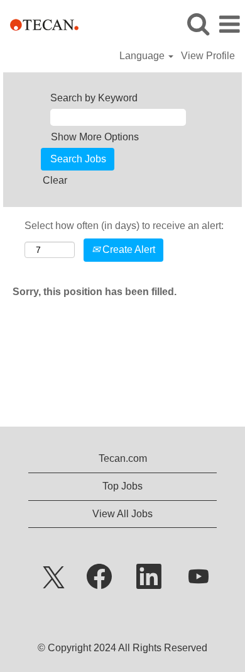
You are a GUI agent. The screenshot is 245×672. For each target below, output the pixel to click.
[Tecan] (39, 24)
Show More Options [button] (95, 137)
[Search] (198, 24)
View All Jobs (122, 513)
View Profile (208, 55)
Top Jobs (122, 486)
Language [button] (143, 55)
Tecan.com (123, 458)
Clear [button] (55, 180)
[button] (229, 24)
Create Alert (127, 249)
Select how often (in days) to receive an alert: (124, 225)
